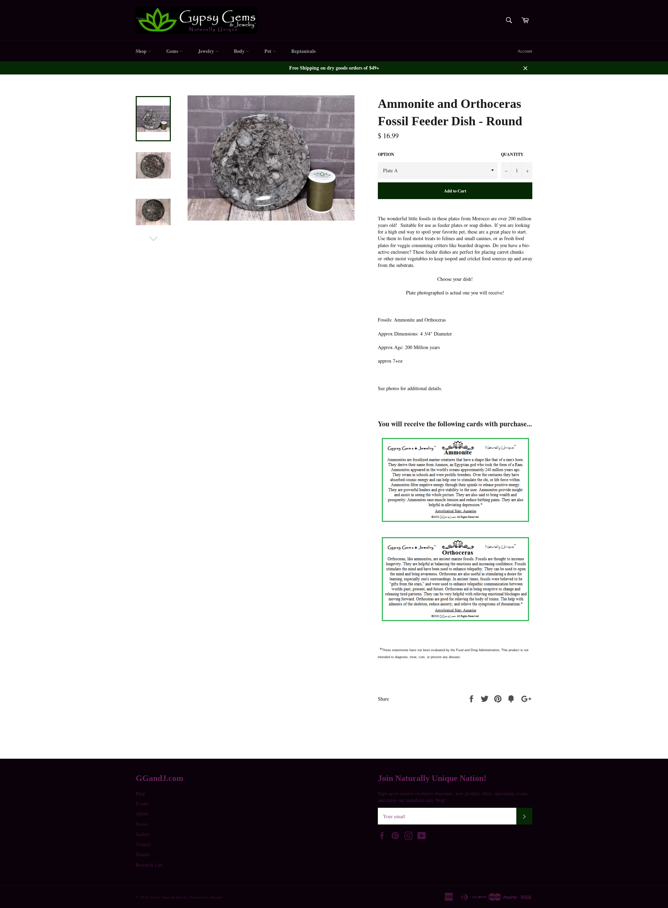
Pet (268, 51)
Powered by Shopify (206, 897)
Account (524, 51)
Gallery (143, 834)
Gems (173, 51)
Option (386, 154)
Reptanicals (303, 51)
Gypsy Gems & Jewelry (169, 897)
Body (240, 51)
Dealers (143, 854)
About (142, 813)
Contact (143, 844)
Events (142, 803)
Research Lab (149, 864)
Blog (140, 793)
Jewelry (206, 51)
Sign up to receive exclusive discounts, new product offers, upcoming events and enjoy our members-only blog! (453, 796)
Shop (142, 51)
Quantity (512, 154)
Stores (142, 824)
